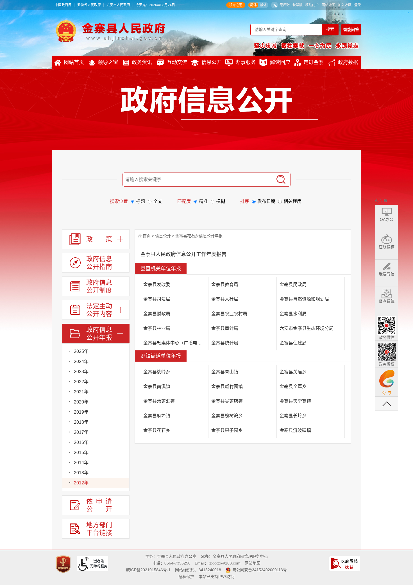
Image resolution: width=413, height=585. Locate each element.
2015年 (81, 452)
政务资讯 (142, 62)
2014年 (81, 462)
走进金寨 (313, 62)
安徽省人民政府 (89, 5)
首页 (147, 235)
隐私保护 (186, 576)
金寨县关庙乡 (293, 371)
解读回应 (280, 62)
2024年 (81, 361)
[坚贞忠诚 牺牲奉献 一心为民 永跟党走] (306, 45)
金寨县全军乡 (293, 386)
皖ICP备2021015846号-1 (148, 570)
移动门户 (312, 5)
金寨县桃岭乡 (156, 371)
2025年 (81, 351)
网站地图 (328, 5)
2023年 (81, 371)
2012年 (81, 482)
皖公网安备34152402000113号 (259, 570)
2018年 (81, 422)
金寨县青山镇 (224, 371)
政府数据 (348, 62)
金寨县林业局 (156, 328)
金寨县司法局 (156, 299)
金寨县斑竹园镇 (227, 386)
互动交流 (177, 62)
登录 (357, 5)
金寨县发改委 (156, 284)
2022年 (81, 381)
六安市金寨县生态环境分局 (306, 328)
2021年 (81, 391)
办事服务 (245, 62)
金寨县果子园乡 (227, 430)
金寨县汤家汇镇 (159, 401)
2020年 (81, 402)
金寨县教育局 (224, 284)
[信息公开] (219, 103)
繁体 (263, 5)
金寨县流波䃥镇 (295, 430)
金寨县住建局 (293, 343)
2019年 (81, 412)
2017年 (81, 432)
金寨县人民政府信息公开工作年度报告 (183, 254)
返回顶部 (386, 403)
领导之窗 (235, 5)
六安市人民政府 (118, 5)
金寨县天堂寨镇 (295, 401)
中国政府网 (63, 5)
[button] (297, 5)
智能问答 (351, 29)
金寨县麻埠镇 (156, 415)
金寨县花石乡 (156, 430)
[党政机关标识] (64, 564)
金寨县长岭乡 (293, 415)
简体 (253, 5)
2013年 (81, 472)
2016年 (81, 442)
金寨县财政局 (156, 313)
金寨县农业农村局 (229, 313)
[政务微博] (386, 351)
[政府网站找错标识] (345, 563)
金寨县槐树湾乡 (227, 415)
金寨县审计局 (224, 328)
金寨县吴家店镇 (227, 401)
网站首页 (74, 62)
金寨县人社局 (224, 299)
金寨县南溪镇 (156, 386)
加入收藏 (344, 5)
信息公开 (211, 62)
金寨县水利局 (293, 313)
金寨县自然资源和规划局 (304, 299)
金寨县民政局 (293, 284)
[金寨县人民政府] (110, 31)
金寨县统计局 (224, 343)
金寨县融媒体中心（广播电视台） (175, 343)
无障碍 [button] (285, 5)
